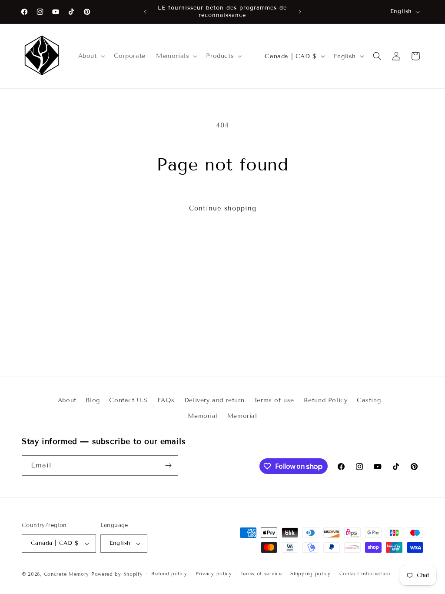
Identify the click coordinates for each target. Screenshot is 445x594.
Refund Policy (326, 400)
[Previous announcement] (145, 11)
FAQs (166, 400)
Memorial (203, 416)
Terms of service (261, 574)
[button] (91, 56)
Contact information (364, 574)
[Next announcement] (299, 11)
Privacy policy (214, 574)
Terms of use (274, 400)
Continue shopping (222, 208)
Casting (369, 400)
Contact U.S (128, 400)
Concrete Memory (67, 574)
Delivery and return (214, 400)
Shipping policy (310, 574)
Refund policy (169, 574)
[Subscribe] (168, 465)
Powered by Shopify (117, 574)
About (67, 400)
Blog (93, 400)
